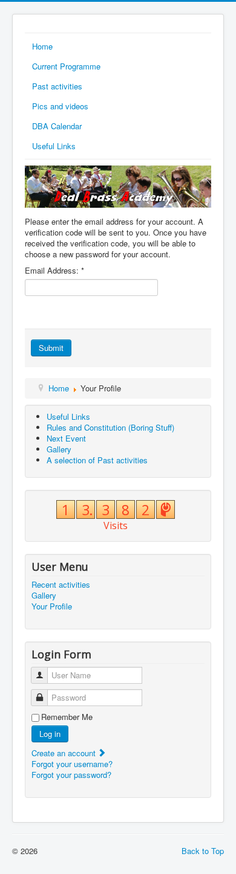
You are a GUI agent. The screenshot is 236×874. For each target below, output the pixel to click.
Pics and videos (60, 106)
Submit (51, 347)
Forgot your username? (72, 764)
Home (42, 46)
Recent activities (60, 584)
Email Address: (54, 270)
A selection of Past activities (97, 460)
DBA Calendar (57, 126)
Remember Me (67, 717)
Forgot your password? (71, 774)
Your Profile (51, 606)
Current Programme (66, 66)
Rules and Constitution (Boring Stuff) (110, 427)
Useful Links (54, 146)
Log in (50, 733)
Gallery (59, 449)
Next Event (66, 438)
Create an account (64, 753)
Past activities (57, 86)
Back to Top (203, 850)
